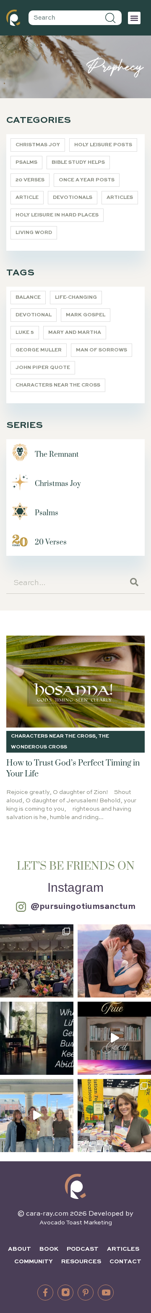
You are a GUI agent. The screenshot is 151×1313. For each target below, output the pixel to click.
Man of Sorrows (101, 350)
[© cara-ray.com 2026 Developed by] (75, 1186)
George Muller (39, 350)
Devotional (34, 315)
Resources (81, 1262)
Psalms (26, 162)
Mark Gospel (85, 315)
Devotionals (72, 197)
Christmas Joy (38, 145)
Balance (28, 297)
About (19, 1249)
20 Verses (30, 180)
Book (48, 1249)
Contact (125, 1262)
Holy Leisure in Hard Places (57, 215)
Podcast (83, 1249)
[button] (134, 18)
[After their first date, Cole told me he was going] (114, 960)
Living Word (34, 232)
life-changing (76, 297)
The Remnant (57, 454)
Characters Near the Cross (58, 385)
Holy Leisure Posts (103, 145)
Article (27, 197)
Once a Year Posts (87, 180)
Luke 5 (25, 332)
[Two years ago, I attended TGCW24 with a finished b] (114, 1115)
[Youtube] (106, 1292)
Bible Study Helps (78, 162)
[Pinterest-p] (86, 1292)
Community (33, 1262)
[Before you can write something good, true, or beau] (114, 1038)
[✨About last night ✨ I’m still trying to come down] (36, 960)
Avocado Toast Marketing (75, 1223)
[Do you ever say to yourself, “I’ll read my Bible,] (36, 1038)
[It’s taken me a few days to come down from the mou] (36, 1115)
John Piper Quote (43, 367)
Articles (120, 197)
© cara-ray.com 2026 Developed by (75, 1214)
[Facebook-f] (45, 1292)
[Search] (111, 17)
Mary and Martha (74, 332)
